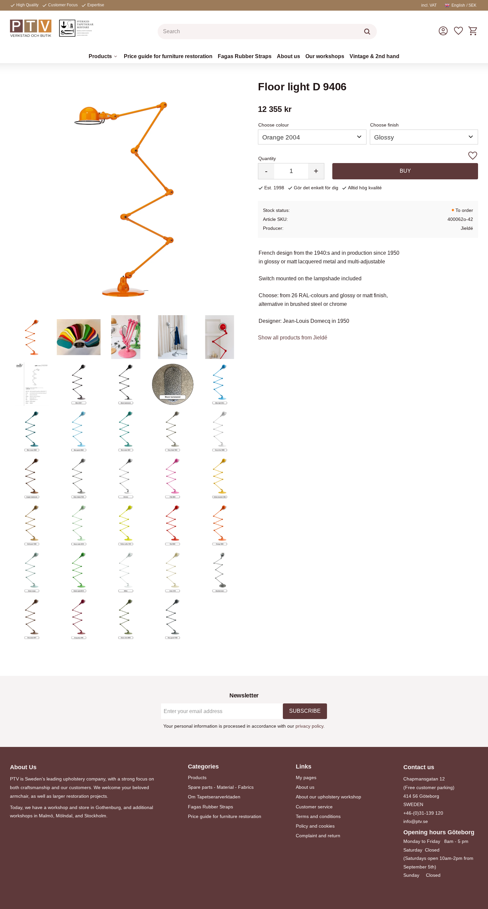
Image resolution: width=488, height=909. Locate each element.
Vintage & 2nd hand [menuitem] (374, 56)
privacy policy (309, 726)
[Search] (367, 31)
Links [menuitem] (303, 767)
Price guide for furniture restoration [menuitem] (168, 56)
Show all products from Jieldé (292, 337)
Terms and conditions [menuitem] (318, 816)
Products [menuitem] (100, 56)
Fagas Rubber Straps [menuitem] (245, 56)
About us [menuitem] (288, 56)
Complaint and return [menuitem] (318, 835)
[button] (458, 30)
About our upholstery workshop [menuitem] (328, 796)
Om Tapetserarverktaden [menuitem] (214, 796)
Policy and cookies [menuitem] (315, 826)
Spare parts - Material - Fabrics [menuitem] (221, 787)
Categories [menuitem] (203, 767)
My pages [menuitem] (306, 777)
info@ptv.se (415, 821)
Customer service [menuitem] (314, 806)
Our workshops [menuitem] (324, 56)
